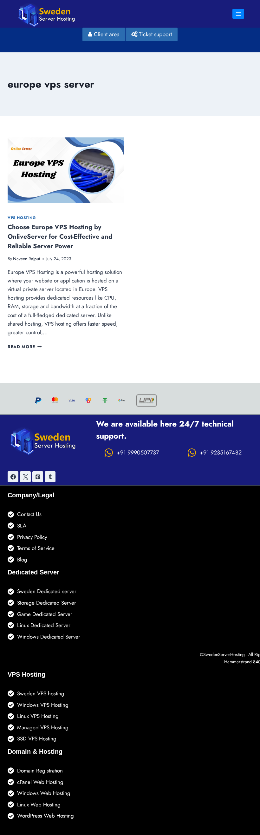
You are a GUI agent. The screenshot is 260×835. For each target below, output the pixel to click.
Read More (25, 346)
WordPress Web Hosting (45, 815)
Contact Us (29, 514)
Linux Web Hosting (39, 804)
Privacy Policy (32, 537)
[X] (25, 476)
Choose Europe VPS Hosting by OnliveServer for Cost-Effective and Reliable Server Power (60, 236)
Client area (106, 34)
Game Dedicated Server (44, 614)
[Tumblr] (50, 476)
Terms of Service (36, 548)
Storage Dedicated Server (46, 602)
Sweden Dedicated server (46, 591)
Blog (22, 559)
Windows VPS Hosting (42, 705)
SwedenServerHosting (224, 654)
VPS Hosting (22, 217)
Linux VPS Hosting (38, 716)
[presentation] (66, 170)
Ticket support (154, 34)
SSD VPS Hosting (36, 738)
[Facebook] (13, 476)
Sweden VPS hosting (40, 693)
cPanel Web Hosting (40, 782)
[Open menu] (238, 14)
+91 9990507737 (138, 452)
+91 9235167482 (221, 452)
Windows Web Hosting (43, 793)
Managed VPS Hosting (42, 727)
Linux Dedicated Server (43, 625)
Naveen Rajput (26, 258)
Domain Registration (40, 770)
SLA (21, 525)
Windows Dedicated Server (48, 636)
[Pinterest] (37, 476)
